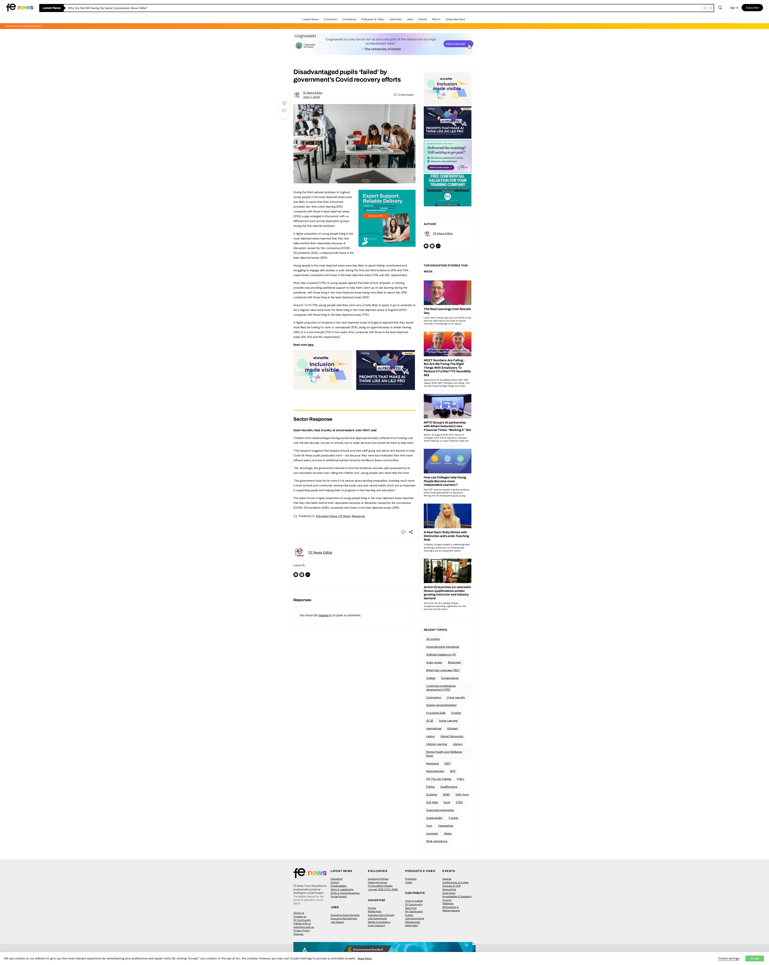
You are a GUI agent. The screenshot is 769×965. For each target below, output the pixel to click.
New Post (411, 908)
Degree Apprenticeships (441, 705)
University (432, 833)
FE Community (302, 920)
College (430, 678)
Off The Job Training (438, 779)
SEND (446, 794)
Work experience (436, 841)
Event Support (376, 925)
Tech (429, 825)
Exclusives (330, 19)
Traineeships (445, 825)
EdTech (335, 882)
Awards (446, 879)
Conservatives (450, 678)
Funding (456, 713)
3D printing (433, 639)
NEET (447, 763)
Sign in (734, 7)
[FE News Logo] (19, 7)
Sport (446, 802)
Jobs (410, 19)
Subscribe (752, 7)
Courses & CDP (451, 886)
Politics (430, 786)
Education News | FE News (333, 516)
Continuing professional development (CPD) (440, 687)
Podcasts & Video (372, 19)
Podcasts (411, 879)
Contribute (349, 19)
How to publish (414, 901)
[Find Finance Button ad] (447, 156)
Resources (358, 516)
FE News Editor (312, 92)
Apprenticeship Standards (442, 647)
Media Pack (374, 911)
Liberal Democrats (452, 736)
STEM (459, 802)
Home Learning (448, 720)
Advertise (396, 19)
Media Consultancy (379, 922)
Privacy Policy (301, 930)
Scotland (431, 794)
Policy (460, 779)
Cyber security (456, 697)
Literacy (458, 744)
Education (336, 879)
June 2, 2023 (311, 97)
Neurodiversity (435, 771)
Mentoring (432, 763)
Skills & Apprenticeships (345, 893)
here (310, 344)
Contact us (299, 916)
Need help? (411, 925)
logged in (325, 615)
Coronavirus (433, 697)
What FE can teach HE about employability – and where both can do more (116, 8)
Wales (448, 833)
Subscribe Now (455, 19)
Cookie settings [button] (728, 958)
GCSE (429, 720)
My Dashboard (414, 911)
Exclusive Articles (378, 879)
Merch (436, 19)
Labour (430, 736)
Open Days (448, 893)
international (434, 728)
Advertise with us (303, 927)
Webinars (448, 903)
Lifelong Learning (436, 744)
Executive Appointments (345, 915)
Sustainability (434, 818)
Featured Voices (377, 882)
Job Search (337, 922)
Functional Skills (436, 713)
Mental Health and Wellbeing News (444, 753)
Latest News (311, 19)
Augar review (434, 662)
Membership (412, 922)
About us (298, 913)
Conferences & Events (455, 882)
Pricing (372, 908)
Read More (365, 958)
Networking (449, 889)
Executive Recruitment (344, 918)
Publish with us (302, 923)
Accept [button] (754, 958)
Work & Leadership (342, 889)
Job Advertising (377, 918)
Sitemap (298, 934)
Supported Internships (440, 810)
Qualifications (448, 786)
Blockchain (454, 662)
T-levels (453, 818)
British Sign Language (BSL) (443, 670)
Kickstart (452, 728)
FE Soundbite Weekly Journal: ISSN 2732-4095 (383, 887)
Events (422, 19)
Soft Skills (432, 802)
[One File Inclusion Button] (322, 388)
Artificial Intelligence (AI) (441, 654)
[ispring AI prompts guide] (385, 388)
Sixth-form (462, 794)
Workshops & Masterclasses (451, 908)
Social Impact (339, 896)
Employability (339, 886)
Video (408, 882)
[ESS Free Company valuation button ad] (447, 190)
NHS (452, 771)
